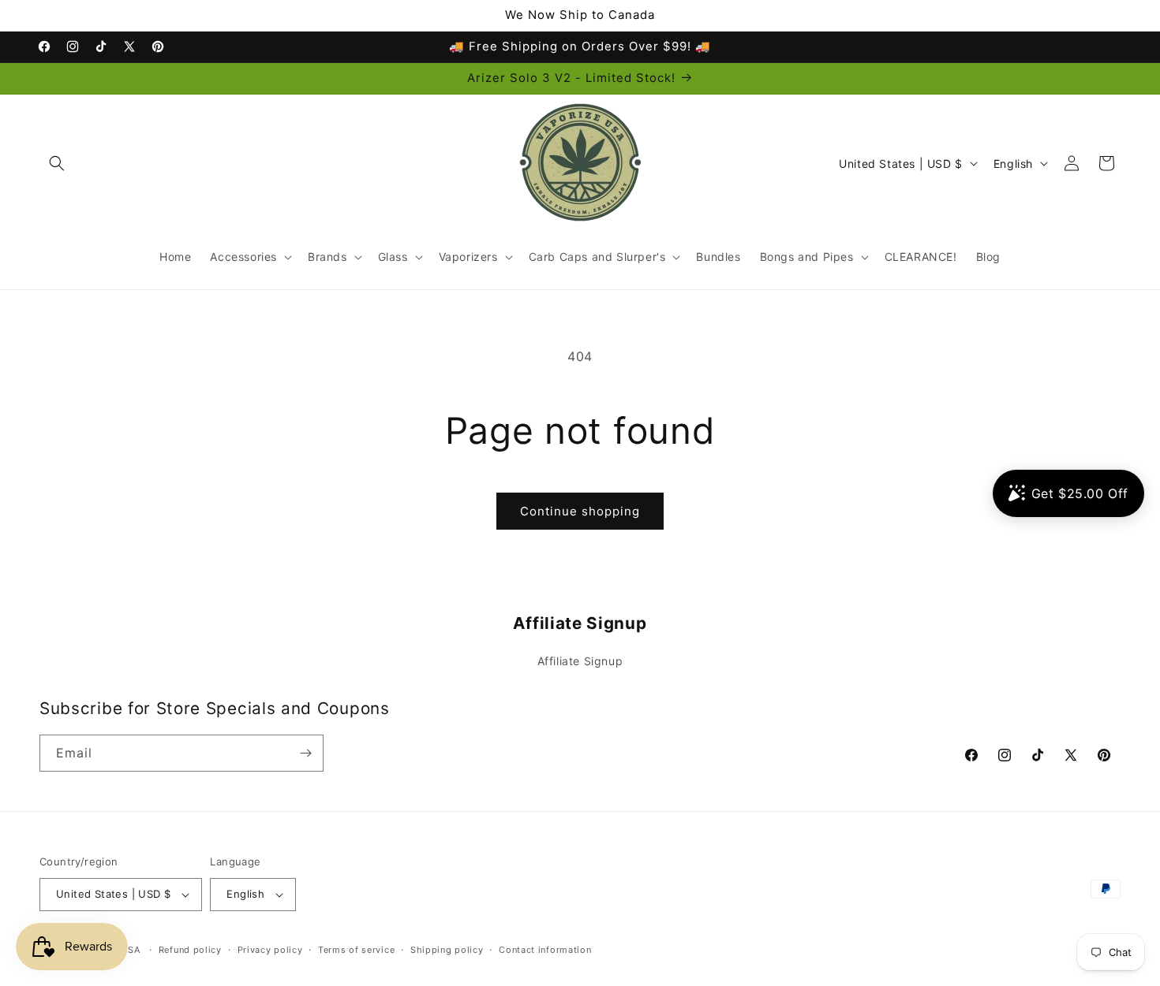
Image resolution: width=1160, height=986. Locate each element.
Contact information (545, 949)
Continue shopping (580, 511)
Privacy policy (270, 949)
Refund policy (190, 949)
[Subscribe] (305, 753)
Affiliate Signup (580, 661)
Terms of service (356, 949)
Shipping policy (447, 949)
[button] (56, 163)
